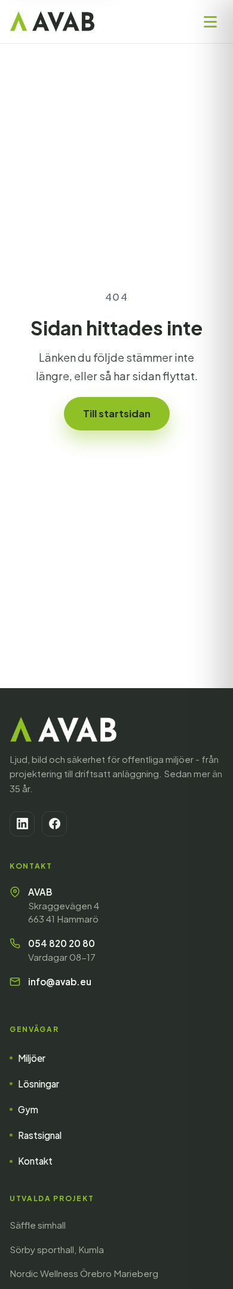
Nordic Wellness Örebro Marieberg (84, 1273)
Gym (28, 1109)
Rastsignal (40, 1135)
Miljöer (31, 1058)
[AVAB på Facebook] (54, 823)
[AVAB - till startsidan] (52, 21)
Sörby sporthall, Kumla (57, 1249)
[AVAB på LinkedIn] (22, 823)
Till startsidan (117, 413)
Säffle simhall (38, 1224)
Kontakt (35, 1160)
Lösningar (38, 1083)
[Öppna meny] (210, 21)
